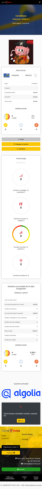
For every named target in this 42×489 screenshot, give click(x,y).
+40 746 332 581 (35, 461)
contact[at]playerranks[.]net (31, 464)
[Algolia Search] (21, 393)
